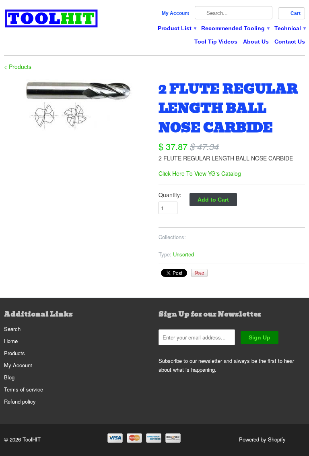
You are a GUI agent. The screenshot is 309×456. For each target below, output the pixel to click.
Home (11, 341)
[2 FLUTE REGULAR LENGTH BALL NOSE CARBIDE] (77, 105)
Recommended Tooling (235, 28)
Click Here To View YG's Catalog (200, 173)
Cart (295, 13)
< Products (17, 66)
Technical (289, 28)
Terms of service (23, 389)
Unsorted (183, 254)
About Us (256, 41)
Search (12, 329)
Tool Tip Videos (215, 41)
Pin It (199, 273)
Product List (177, 28)
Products (14, 353)
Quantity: (170, 195)
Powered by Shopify (262, 439)
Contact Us (289, 41)
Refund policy (20, 401)
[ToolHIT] (51, 19)
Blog (9, 377)
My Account (175, 13)
